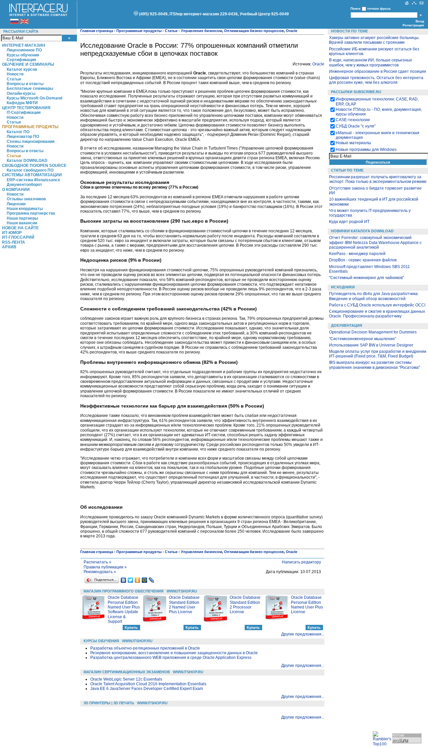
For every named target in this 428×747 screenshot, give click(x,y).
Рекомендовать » (100, 571)
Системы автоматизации (32, 175)
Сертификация (21, 59)
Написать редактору (301, 562)
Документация (346, 325)
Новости (15, 74)
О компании (16, 189)
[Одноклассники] (137, 580)
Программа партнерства (31, 213)
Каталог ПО (18, 132)
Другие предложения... (302, 634)
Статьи (14, 79)
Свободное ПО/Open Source (34, 165)
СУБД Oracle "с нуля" (356, 126)
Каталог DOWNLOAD (27, 160)
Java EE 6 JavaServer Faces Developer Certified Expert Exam (146, 688)
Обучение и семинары (28, 64)
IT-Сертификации (23, 112)
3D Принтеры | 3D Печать (109, 703)
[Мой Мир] (144, 580)
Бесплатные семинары (30, 88)
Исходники (343, 287)
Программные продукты (30, 126)
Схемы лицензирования (31, 141)
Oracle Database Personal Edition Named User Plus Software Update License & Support (124, 609)
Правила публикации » (105, 567)
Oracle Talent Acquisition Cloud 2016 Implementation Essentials (148, 684)
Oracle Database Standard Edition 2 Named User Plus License (184, 604)
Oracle (318, 64)
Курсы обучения (23, 55)
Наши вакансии (22, 223)
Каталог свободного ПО (30, 170)
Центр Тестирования (26, 107)
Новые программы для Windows (366, 149)
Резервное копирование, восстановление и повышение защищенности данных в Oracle (174, 653)
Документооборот (24, 184)
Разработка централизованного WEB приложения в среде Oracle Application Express (170, 657)
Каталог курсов (22, 69)
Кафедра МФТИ (22, 102)
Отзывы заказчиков (26, 199)
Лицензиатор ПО (23, 136)
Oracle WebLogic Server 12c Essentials (126, 679)
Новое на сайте (20, 228)
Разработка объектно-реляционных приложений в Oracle (145, 648)
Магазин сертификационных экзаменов (127, 672)
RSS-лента (13, 242)
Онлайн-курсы (21, 93)
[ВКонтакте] (123, 580)
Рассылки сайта (20, 31)
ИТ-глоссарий (18, 237)
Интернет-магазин (23, 45)
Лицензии (16, 204)
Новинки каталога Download (362, 231)
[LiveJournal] (151, 580)
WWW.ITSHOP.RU (182, 591)
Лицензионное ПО (24, 50)
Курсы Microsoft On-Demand (34, 98)
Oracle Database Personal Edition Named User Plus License (307, 604)
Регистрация (413, 25)
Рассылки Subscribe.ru (356, 92)
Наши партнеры (22, 218)
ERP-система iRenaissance (33, 180)
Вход (420, 21)
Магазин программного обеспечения (124, 591)
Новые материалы (353, 143)
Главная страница (96, 31)
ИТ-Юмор (12, 232)
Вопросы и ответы (25, 83)
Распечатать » (97, 562)
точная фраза (379, 8)
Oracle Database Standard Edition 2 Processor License (245, 604)
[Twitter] (130, 580)
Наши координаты (25, 208)
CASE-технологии (353, 119)
